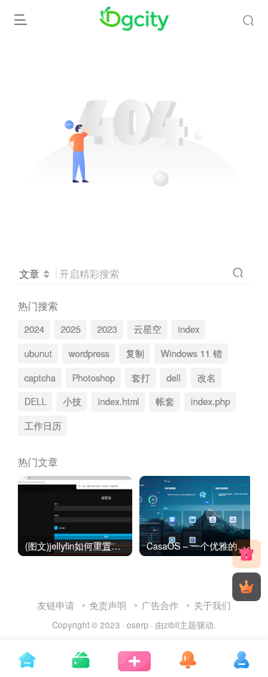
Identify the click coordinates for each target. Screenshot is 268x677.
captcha (40, 377)
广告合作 (160, 605)
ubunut (38, 353)
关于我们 (212, 605)
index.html (118, 401)
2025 (71, 329)
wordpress (89, 353)
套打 (140, 377)
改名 (206, 377)
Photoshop (93, 377)
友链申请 (55, 605)
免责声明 (107, 605)
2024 (34, 329)
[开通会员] (246, 587)
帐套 (165, 401)
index (188, 329)
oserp (137, 624)
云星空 (148, 329)
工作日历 (42, 425)
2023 (107, 329)
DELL (35, 401)
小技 (72, 401)
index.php (210, 401)
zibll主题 (180, 624)
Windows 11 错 (191, 353)
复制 (135, 353)
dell (174, 377)
